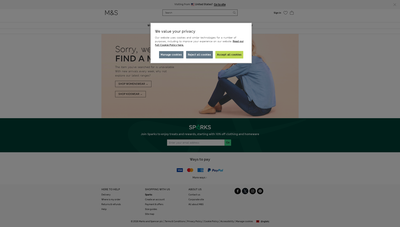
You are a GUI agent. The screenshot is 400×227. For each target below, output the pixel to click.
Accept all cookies (229, 54)
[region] (201, 43)
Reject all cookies (199, 54)
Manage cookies (171, 54)
